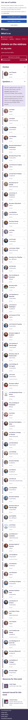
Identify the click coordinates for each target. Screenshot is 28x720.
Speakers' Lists (8, 91)
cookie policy (6, 13)
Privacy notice (4, 716)
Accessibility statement (6, 718)
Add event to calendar (14, 57)
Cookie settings (14, 25)
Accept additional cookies (14, 17)
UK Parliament (4, 39)
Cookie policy (4, 712)
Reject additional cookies (14, 21)
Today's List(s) (15, 100)
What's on (6, 33)
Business (12, 39)
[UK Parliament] (5, 29)
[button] (14, 67)
